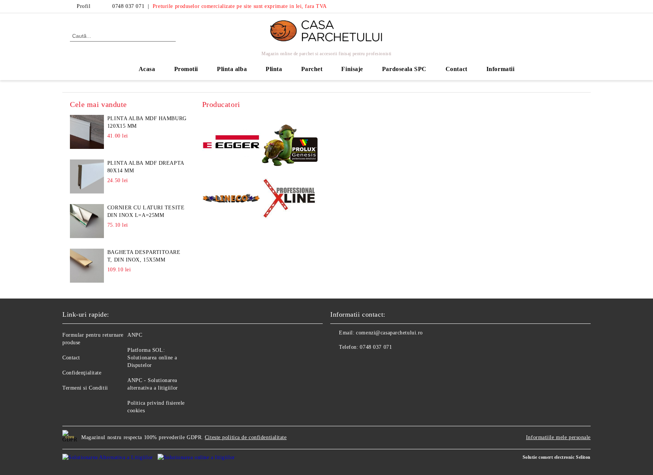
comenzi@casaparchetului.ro (389, 333)
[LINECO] (231, 199)
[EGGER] (231, 142)
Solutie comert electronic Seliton (557, 457)
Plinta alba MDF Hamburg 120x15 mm (147, 122)
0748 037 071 (128, 6)
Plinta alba (232, 69)
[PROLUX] (289, 143)
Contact (456, 69)
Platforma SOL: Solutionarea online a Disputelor (152, 357)
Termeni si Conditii (85, 388)
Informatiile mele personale (558, 437)
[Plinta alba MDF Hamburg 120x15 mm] (87, 132)
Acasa (147, 69)
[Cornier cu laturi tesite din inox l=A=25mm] (87, 221)
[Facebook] (567, 6)
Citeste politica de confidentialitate (246, 437)
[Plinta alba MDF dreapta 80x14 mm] (87, 176)
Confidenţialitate (82, 373)
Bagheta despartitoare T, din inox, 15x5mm (144, 256)
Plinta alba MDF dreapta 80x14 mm (145, 166)
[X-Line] (289, 199)
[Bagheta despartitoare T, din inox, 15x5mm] (87, 266)
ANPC (134, 335)
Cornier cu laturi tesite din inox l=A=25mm (145, 211)
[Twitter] (579, 6)
